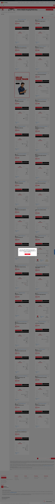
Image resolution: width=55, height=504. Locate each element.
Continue (27, 254)
